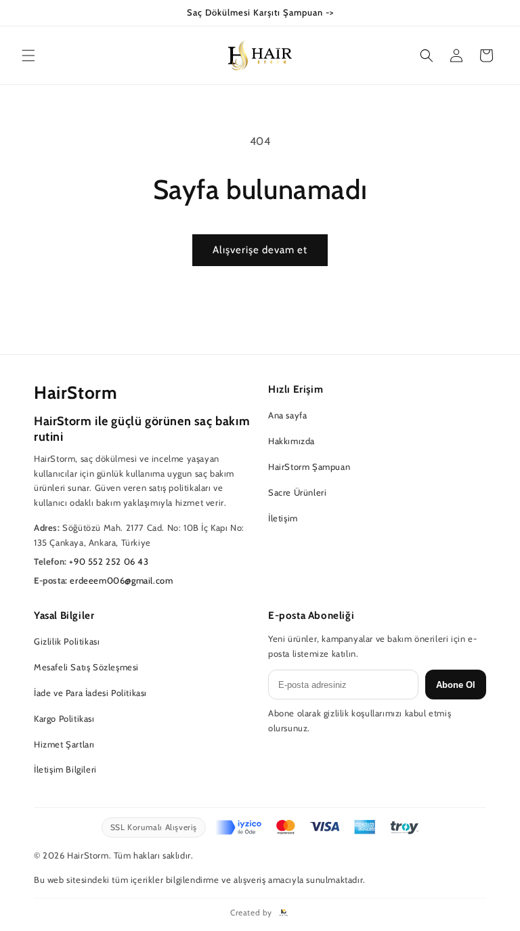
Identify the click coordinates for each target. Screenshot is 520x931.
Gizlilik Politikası (67, 641)
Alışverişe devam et (260, 250)
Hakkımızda (291, 440)
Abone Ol (455, 685)
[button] (28, 55)
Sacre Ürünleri (297, 492)
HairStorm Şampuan (309, 466)
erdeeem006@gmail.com (121, 580)
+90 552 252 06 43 (108, 561)
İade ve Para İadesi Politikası (90, 692)
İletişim (283, 518)
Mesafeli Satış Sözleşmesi (86, 667)
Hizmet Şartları (64, 744)
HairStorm (75, 393)
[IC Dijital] (284, 913)
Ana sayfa (287, 415)
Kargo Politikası (64, 718)
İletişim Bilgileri (65, 769)
